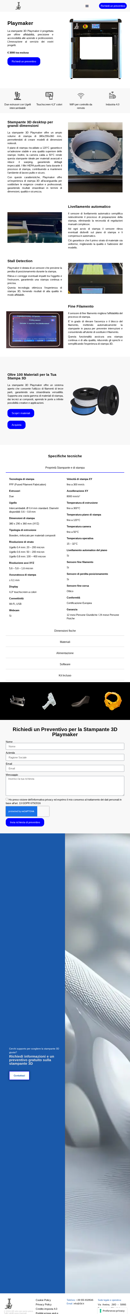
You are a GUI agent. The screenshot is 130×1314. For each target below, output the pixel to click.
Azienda (10, 752)
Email (9, 763)
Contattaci (19, 1075)
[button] (87, 5)
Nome (9, 741)
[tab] (65, 468)
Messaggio (12, 774)
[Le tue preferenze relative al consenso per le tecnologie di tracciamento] (112, 1311)
